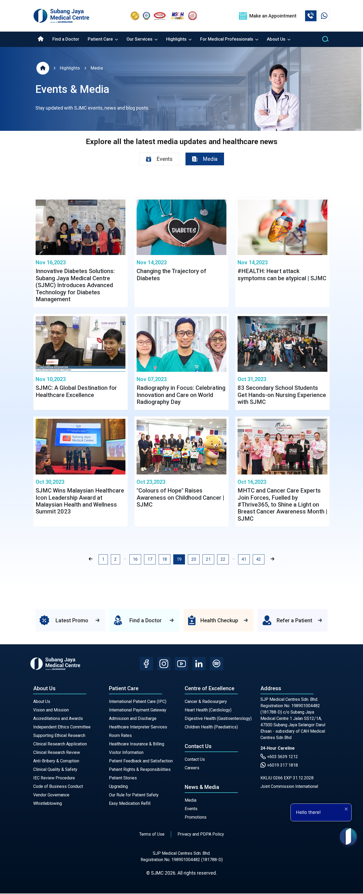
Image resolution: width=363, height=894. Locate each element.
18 (164, 559)
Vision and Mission (51, 709)
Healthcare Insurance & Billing (136, 743)
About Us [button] (276, 39)
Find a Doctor (65, 39)
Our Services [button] (140, 39)
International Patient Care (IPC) (137, 701)
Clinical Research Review (56, 752)
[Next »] (272, 559)
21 (208, 559)
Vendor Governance (51, 794)
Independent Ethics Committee (62, 726)
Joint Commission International (289, 786)
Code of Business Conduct (58, 786)
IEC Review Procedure (54, 777)
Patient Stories (123, 777)
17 (149, 559)
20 (193, 559)
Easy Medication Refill (129, 803)
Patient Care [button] (101, 39)
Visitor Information (126, 752)
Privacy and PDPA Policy (201, 834)
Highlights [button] (177, 39)
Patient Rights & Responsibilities (140, 769)
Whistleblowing (47, 803)
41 (244, 559)
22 (223, 559)
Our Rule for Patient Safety (134, 794)
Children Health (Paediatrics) (211, 726)
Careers (192, 767)
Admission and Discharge (133, 718)
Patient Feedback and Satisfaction (141, 760)
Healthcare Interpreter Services (138, 726)
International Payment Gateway (137, 709)
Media (97, 68)
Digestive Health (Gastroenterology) (218, 718)
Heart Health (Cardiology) (208, 709)
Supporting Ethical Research (59, 735)
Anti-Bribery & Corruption (56, 760)
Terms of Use (151, 834)
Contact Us (195, 759)
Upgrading (118, 786)
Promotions (195, 817)
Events (191, 808)
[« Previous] (91, 559)
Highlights (70, 68)
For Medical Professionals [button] (227, 39)
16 (135, 559)
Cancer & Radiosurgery (206, 701)
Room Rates (120, 735)
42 (258, 559)
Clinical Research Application (60, 743)
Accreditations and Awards (58, 718)
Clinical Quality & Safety (55, 769)
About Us (41, 701)
